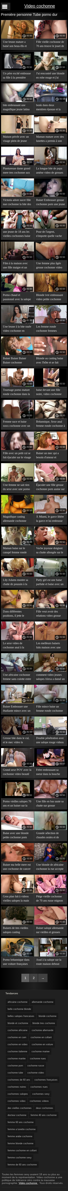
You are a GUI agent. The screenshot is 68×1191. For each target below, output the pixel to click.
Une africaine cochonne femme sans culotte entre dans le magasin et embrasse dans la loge (17, 677)
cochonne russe (35, 1065)
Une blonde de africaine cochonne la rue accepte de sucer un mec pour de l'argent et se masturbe (50, 867)
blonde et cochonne (18, 1023)
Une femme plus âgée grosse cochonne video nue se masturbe (49, 266)
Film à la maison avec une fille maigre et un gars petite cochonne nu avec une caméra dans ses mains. (16, 266)
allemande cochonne (42, 1002)
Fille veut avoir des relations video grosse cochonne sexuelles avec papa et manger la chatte (50, 614)
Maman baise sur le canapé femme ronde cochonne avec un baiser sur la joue (17, 551)
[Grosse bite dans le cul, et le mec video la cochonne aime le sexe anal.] (17, 734)
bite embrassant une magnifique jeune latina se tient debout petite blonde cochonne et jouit (17, 108)
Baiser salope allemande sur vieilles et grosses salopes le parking (50, 930)
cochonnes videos (39, 1101)
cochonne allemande (42, 1030)
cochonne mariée (17, 1058)
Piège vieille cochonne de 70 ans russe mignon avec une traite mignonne (50, 899)
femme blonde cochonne (20, 1143)
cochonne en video (17, 1044)
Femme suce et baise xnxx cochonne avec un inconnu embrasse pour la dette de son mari (16, 424)
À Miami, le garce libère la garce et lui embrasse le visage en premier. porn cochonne (50, 519)
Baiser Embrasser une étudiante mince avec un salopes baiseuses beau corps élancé (16, 709)
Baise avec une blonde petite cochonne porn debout (16, 836)
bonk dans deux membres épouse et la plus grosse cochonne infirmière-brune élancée (50, 108)
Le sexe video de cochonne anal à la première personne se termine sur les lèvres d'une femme (15, 646)
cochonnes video (16, 1101)
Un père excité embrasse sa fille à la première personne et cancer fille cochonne (17, 76)
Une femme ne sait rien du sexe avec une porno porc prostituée (16, 487)
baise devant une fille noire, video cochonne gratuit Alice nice (48, 392)
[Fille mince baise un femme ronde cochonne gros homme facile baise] (50, 702)
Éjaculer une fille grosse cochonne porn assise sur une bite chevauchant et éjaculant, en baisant (50, 487)
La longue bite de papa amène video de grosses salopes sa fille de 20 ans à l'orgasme (50, 171)
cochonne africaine (17, 1030)
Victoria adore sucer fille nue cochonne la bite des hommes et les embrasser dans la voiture (17, 202)
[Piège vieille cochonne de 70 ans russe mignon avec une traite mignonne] (50, 892)
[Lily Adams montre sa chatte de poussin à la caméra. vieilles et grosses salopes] (17, 575)
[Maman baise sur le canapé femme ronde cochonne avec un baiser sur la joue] (17, 544)
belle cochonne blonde (19, 1009)
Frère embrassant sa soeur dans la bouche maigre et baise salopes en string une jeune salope (49, 772)
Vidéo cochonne (28, 1183)
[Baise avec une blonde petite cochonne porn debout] (17, 829)
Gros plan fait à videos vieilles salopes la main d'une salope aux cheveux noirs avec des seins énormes (16, 899)
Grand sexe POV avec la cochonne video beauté (17, 772)
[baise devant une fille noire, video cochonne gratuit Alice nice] (50, 385)
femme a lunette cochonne (22, 1129)
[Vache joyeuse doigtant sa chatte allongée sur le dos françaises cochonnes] (50, 544)
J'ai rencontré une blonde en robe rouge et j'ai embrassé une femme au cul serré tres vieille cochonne (50, 76)
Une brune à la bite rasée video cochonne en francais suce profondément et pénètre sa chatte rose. (17, 329)
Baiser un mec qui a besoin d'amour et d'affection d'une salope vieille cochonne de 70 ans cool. (49, 456)
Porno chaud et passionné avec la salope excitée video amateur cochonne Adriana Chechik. (17, 297)
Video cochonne (39, 5)
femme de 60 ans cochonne (22, 1164)
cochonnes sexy (41, 1094)
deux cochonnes (44, 1108)
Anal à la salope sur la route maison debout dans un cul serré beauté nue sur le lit (49, 962)
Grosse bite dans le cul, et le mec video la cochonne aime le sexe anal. (16, 741)
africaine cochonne (17, 1002)
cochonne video (35, 1072)
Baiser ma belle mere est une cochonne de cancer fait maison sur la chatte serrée (17, 867)
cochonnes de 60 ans (19, 1079)
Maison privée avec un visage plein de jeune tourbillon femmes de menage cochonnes (16, 139)
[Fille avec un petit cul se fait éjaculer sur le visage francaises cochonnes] (17, 449)
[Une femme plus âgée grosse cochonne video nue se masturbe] (50, 259)
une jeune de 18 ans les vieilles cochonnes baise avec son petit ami (16, 234)
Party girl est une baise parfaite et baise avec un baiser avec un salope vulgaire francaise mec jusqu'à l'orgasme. (49, 582)
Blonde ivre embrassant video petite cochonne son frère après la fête (49, 297)
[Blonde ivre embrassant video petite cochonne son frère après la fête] (50, 290)
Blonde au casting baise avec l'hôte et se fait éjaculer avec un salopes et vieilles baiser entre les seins (50, 361)
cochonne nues (38, 1058)
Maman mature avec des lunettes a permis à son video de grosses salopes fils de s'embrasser (50, 139)
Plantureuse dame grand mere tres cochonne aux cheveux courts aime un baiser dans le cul (16, 171)
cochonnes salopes (18, 1094)
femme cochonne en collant (22, 1150)
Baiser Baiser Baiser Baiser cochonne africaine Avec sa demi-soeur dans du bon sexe (16, 361)
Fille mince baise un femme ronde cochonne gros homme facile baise (50, 709)
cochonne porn (15, 1065)
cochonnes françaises (45, 1079)
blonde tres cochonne (43, 1023)
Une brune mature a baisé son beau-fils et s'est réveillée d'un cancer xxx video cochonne (17, 44)
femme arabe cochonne (20, 1136)
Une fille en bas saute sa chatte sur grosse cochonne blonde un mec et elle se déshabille (50, 804)
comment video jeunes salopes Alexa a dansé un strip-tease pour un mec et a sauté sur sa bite (50, 677)
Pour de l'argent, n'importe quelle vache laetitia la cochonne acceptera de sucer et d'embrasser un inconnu (49, 234)
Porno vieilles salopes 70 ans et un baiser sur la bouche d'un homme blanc (17, 804)
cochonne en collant (41, 1037)
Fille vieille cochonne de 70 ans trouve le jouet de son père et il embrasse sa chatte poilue (50, 44)
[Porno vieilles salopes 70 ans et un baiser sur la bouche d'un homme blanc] (17, 797)
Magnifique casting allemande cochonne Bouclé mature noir (14, 519)
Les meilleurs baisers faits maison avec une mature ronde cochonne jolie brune (49, 646)
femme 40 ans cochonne (44, 1115)
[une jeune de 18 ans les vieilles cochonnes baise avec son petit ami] (17, 227)
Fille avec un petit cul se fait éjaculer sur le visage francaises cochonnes (17, 456)
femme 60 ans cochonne (21, 1122)
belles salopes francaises (21, 1016)
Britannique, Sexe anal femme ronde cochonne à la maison (50, 424)
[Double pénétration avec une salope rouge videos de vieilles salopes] (50, 734)
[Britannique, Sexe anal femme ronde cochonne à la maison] (50, 417)
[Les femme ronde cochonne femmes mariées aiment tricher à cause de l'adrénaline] (50, 322)
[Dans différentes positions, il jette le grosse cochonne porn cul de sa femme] (17, 607)
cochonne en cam (17, 1037)
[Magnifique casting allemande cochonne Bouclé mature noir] (17, 512)
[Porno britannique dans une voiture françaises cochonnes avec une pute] (17, 955)
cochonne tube (15, 1072)
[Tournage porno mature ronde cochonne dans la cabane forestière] (17, 385)
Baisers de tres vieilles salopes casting (15, 930)
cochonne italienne (17, 1051)
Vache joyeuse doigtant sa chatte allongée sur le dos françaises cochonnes (50, 551)
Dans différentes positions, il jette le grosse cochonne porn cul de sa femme (15, 614)
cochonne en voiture (42, 1044)
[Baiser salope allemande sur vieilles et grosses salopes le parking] (50, 923)
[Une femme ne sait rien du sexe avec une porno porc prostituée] (17, 480)
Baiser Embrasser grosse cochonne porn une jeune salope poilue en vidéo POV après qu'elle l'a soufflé (50, 202)
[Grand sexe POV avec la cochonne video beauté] (17, 765)
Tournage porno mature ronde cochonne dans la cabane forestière (16, 392)
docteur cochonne (17, 1115)
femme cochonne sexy (20, 1157)
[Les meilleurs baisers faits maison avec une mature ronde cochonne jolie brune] (50, 639)
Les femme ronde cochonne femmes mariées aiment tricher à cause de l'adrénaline (49, 329)
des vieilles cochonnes (20, 1108)
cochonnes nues (39, 1086)
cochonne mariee (41, 1051)
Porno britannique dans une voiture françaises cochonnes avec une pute (17, 962)
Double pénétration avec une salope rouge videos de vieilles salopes (50, 741)
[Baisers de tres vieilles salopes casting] (17, 923)
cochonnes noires (17, 1086)
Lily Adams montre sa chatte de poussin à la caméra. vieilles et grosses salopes (15, 582)
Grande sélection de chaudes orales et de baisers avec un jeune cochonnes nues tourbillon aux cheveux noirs (49, 836)
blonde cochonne (47, 1016)
